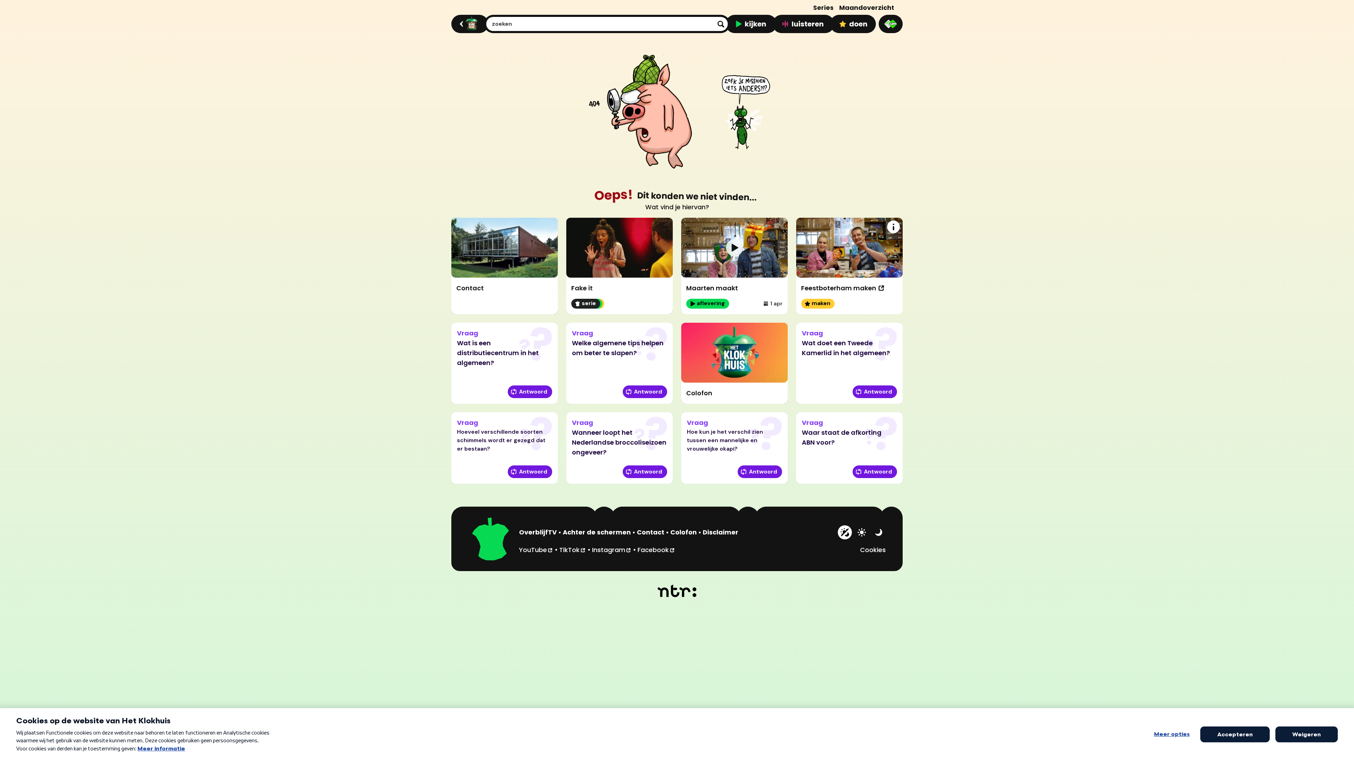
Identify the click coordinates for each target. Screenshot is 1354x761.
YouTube (536, 549)
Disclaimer (720, 532)
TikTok (572, 549)
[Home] (468, 24)
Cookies (873, 549)
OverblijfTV (538, 532)
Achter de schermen (597, 532)
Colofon (683, 532)
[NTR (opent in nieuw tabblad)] (677, 590)
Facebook (656, 549)
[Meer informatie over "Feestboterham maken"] (893, 227)
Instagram (612, 549)
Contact (650, 532)
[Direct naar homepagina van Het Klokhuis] (490, 540)
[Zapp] (891, 24)
